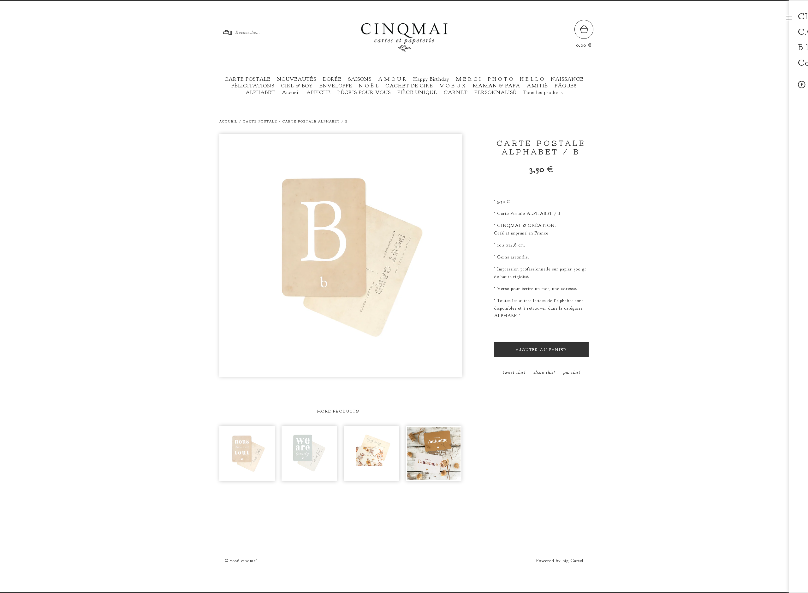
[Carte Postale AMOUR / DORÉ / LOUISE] (371, 453)
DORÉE (332, 79)
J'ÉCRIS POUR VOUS (364, 92)
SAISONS (359, 79)
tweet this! (514, 372)
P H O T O (500, 79)
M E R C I (468, 79)
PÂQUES (566, 86)
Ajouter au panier (541, 349)
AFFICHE (318, 92)
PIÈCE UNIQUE (417, 92)
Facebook (801, 84)
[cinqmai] (404, 49)
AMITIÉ (537, 86)
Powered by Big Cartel (559, 560)
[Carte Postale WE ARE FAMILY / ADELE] (309, 453)
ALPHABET (260, 92)
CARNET (456, 92)
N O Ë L (369, 86)
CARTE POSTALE (247, 79)
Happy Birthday (431, 79)
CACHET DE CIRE (409, 86)
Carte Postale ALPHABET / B (315, 121)
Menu (789, 18)
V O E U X (453, 86)
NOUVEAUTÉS (296, 79)
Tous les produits (543, 92)
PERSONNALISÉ (495, 92)
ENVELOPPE (335, 86)
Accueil (291, 92)
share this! (544, 372)
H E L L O (532, 79)
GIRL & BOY (297, 86)
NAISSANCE (567, 79)
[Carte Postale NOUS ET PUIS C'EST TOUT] (247, 453)
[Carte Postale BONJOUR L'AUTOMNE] (433, 453)
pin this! (571, 372)
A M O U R (392, 79)
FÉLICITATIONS (252, 86)
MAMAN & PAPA (496, 86)
